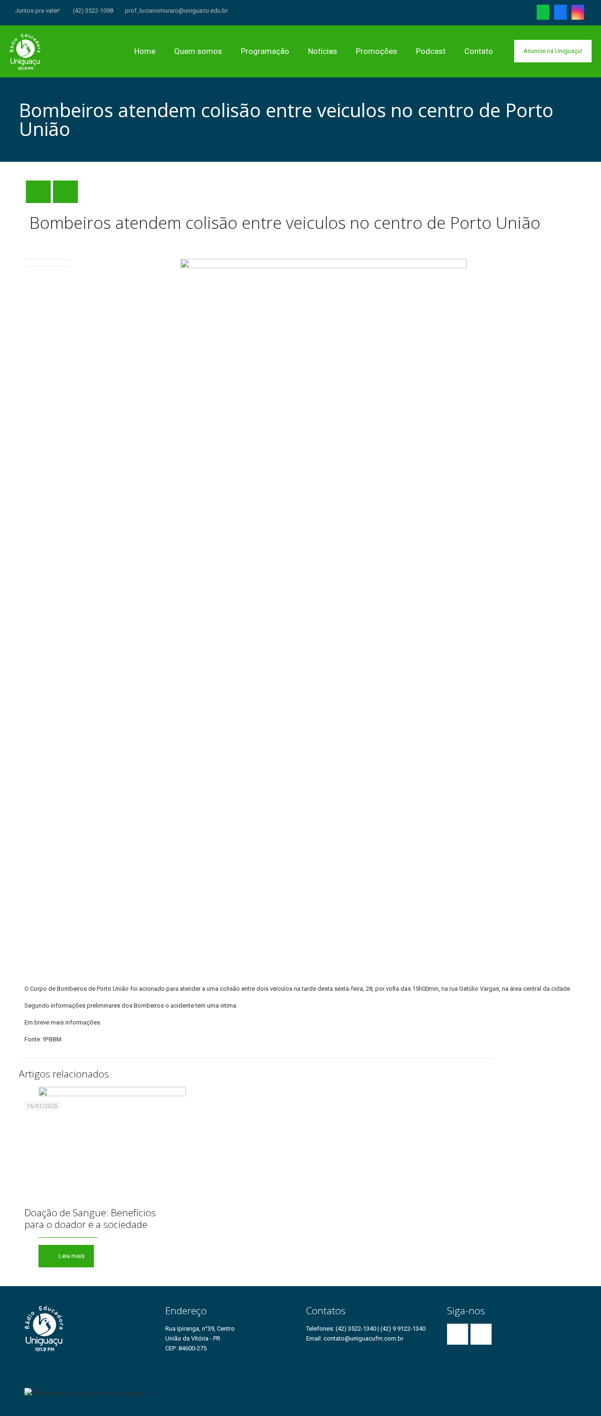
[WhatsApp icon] (543, 14)
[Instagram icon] (577, 14)
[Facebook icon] (560, 14)
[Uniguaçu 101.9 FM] (25, 51)
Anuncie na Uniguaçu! (553, 50)
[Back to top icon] (573, 1388)
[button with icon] (457, 1334)
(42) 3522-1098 (92, 10)
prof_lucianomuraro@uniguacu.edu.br (176, 10)
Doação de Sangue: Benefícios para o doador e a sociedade (90, 1218)
